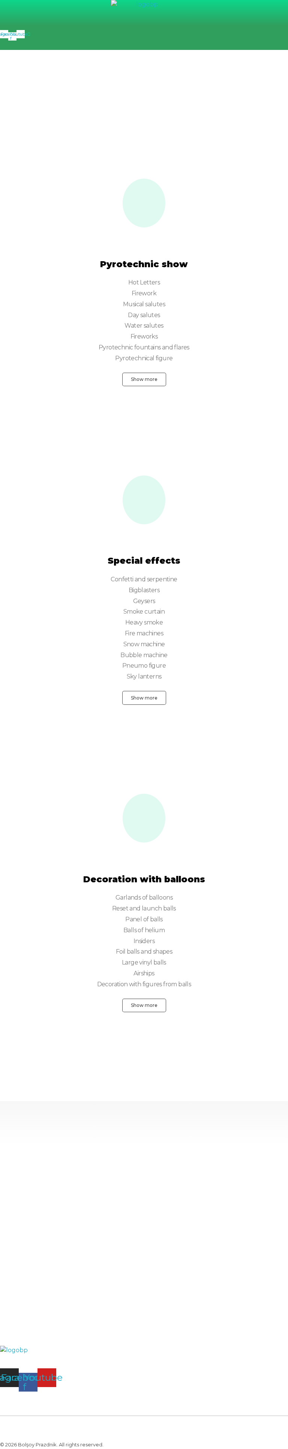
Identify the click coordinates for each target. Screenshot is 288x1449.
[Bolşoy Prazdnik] (144, 11)
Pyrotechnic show (144, 264)
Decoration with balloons (144, 879)
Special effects (144, 560)
